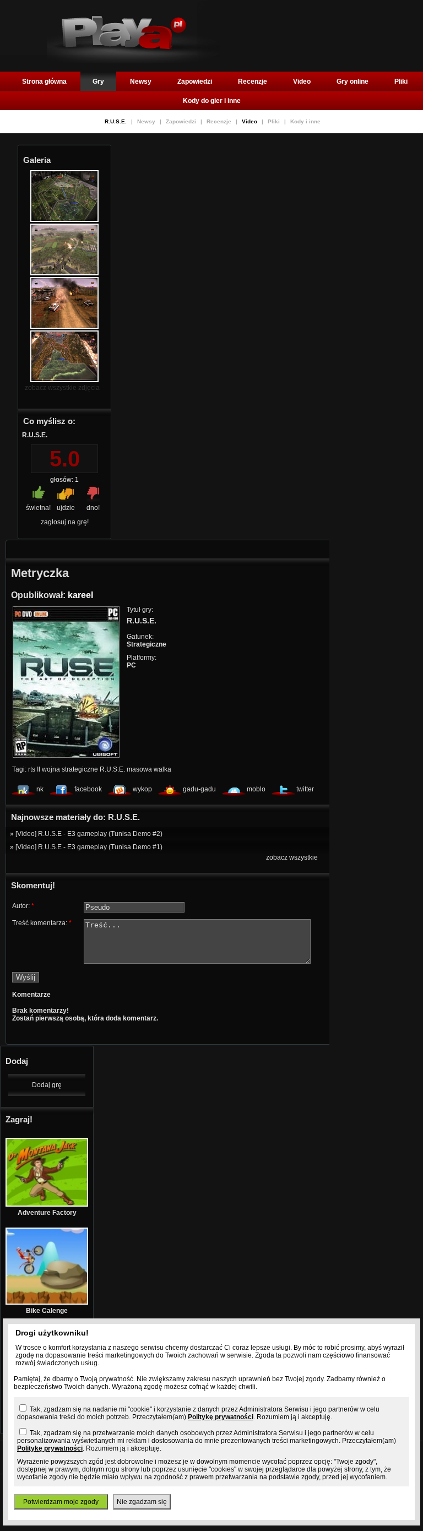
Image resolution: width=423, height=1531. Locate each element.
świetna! (38, 508)
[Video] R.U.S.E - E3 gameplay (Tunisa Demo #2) (88, 834)
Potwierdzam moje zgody (61, 1502)
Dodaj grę (47, 1085)
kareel (80, 595)
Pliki (401, 81)
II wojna (48, 769)
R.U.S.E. (116, 121)
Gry (98, 81)
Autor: (23, 906)
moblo (256, 789)
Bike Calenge (47, 1311)
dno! (93, 508)
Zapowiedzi (194, 81)
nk (40, 789)
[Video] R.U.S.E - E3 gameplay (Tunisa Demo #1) (88, 847)
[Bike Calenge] (47, 1302)
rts (31, 769)
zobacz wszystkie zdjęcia (62, 388)
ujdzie (66, 508)
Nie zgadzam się (142, 1502)
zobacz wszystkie (292, 857)
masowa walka (149, 769)
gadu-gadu (199, 789)
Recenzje (252, 81)
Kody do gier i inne (212, 101)
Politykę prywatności (220, 1417)
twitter (305, 789)
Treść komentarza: (42, 923)
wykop (142, 789)
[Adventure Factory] (47, 1204)
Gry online (352, 81)
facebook (88, 789)
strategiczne (80, 769)
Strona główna (44, 81)
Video (302, 81)
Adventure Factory (47, 1213)
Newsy (140, 81)
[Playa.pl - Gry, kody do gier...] (133, 61)
